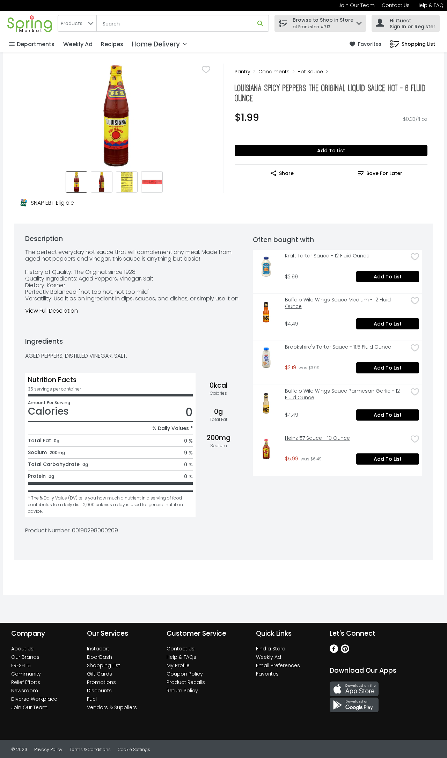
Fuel (92, 698)
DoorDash (99, 657)
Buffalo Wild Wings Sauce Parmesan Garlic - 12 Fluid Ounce (343, 394)
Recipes (112, 44)
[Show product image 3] (127, 182)
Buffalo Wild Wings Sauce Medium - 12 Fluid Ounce (338, 303)
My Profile (178, 665)
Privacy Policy (48, 749)
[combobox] (77, 23)
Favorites (267, 673)
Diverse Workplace (34, 698)
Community (26, 673)
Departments (35, 44)
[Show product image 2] (101, 182)
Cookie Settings (134, 749)
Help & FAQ (430, 5)
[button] (359, 21)
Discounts (99, 690)
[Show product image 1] (76, 182)
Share (286, 173)
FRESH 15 (21, 665)
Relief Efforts (25, 682)
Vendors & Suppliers (112, 707)
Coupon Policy (185, 673)
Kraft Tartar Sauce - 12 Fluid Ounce (327, 256)
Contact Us (396, 5)
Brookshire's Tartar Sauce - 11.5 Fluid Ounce (338, 347)
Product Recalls (186, 682)
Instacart (98, 648)
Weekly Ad (78, 44)
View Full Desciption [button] (51, 310)
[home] (31, 23)
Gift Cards (99, 673)
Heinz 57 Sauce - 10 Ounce (317, 438)
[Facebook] (334, 651)
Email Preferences (278, 665)
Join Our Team (356, 5)
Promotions (101, 682)
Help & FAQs (181, 657)
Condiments (274, 71)
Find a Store (270, 648)
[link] (365, 44)
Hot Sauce (310, 71)
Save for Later (384, 173)
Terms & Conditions (90, 749)
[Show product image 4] (152, 182)
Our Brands (25, 657)
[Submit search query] (260, 23)
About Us (22, 648)
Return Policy (182, 690)
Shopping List (103, 665)
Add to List (331, 150)
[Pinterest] (345, 651)
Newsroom (24, 690)
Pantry (242, 71)
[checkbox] (206, 69)
